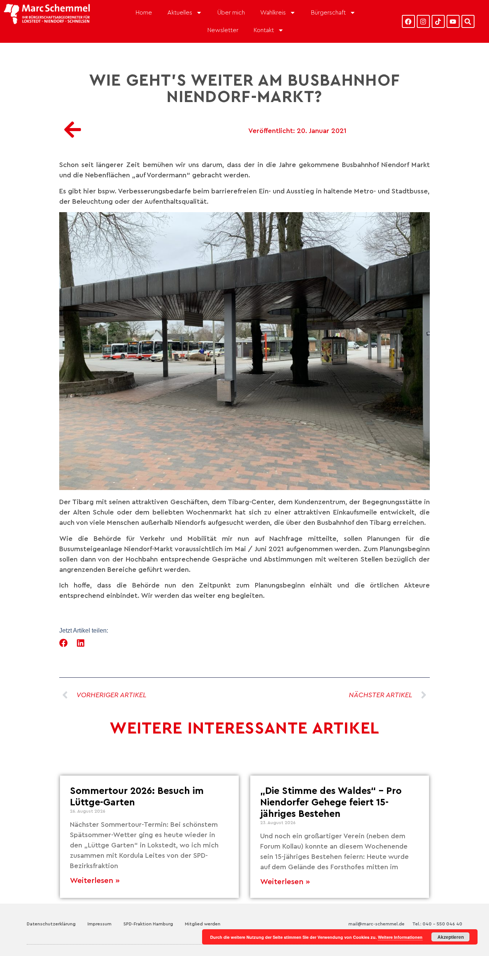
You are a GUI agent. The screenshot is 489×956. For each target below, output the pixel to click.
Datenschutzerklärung (51, 924)
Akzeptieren (450, 936)
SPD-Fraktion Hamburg (148, 924)
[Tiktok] (438, 21)
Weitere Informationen (400, 937)
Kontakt (264, 30)
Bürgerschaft (328, 13)
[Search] (467, 21)
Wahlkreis (273, 13)
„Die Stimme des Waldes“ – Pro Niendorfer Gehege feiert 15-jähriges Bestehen (331, 802)
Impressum (99, 924)
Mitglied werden (202, 924)
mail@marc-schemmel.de (376, 924)
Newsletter (222, 30)
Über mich (231, 13)
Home (144, 13)
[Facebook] (408, 21)
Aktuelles (179, 13)
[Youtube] (453, 21)
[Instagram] (423, 21)
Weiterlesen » (95, 881)
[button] (63, 643)
